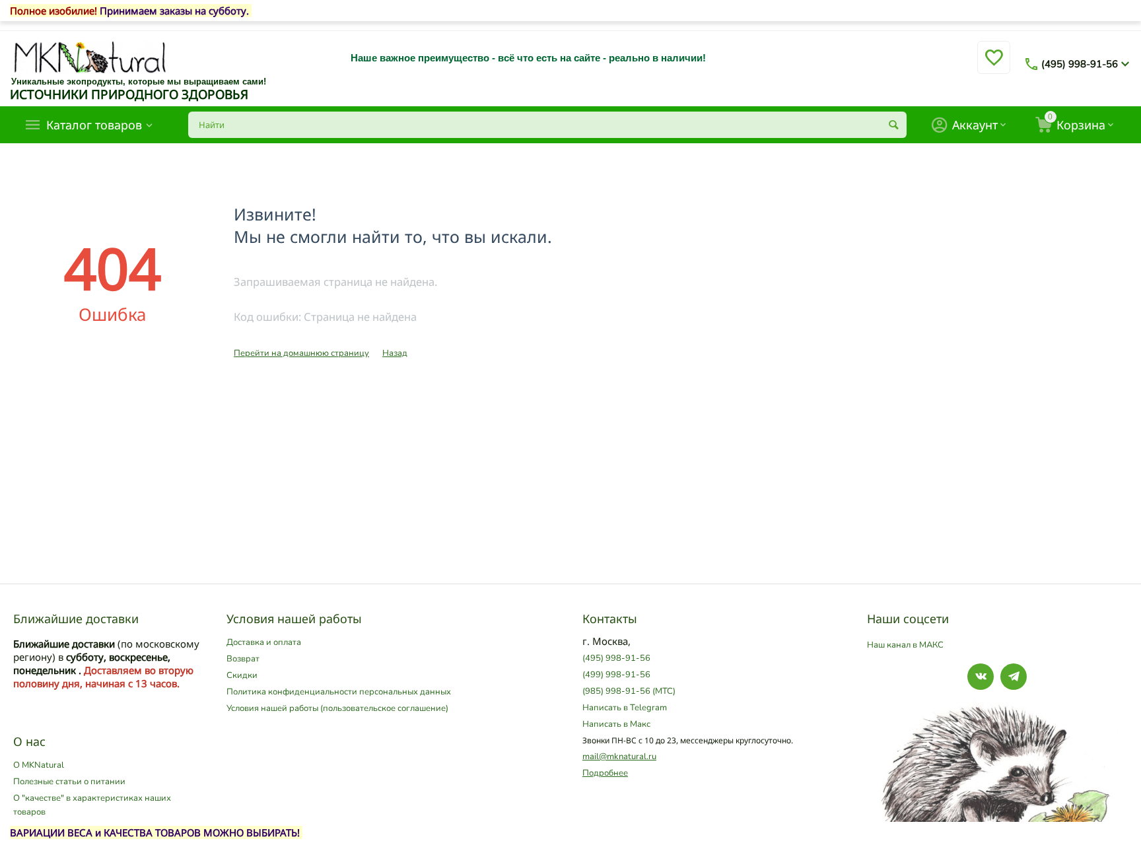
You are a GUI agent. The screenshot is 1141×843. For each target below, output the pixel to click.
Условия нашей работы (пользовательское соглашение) (337, 708)
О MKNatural (38, 765)
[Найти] (893, 125)
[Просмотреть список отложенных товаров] (993, 65)
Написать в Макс (616, 724)
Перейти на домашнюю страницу (301, 353)
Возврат (242, 659)
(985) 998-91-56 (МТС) (628, 691)
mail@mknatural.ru (619, 756)
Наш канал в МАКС (905, 645)
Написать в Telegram (624, 708)
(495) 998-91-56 (1079, 64)
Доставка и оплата (263, 642)
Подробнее (605, 773)
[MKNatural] (90, 57)
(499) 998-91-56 (616, 675)
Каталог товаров (94, 124)
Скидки (242, 675)
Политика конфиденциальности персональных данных (338, 692)
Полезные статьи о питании (69, 782)
